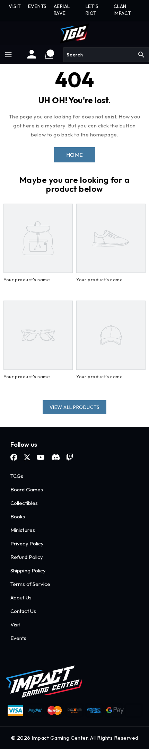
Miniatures (22, 530)
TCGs (16, 476)
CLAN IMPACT (122, 9)
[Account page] (31, 57)
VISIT (15, 6)
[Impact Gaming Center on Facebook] (13, 457)
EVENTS (37, 6)
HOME (74, 154)
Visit (15, 624)
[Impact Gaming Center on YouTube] (41, 457)
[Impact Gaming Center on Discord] (55, 457)
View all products (75, 407)
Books (17, 516)
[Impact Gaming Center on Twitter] (27, 457)
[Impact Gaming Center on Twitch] (69, 457)
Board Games (26, 489)
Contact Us (23, 611)
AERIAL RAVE (62, 9)
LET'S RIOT (92, 9)
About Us (21, 597)
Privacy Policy (27, 543)
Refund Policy (26, 557)
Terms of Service (30, 584)
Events (18, 638)
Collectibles (24, 503)
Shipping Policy (28, 570)
